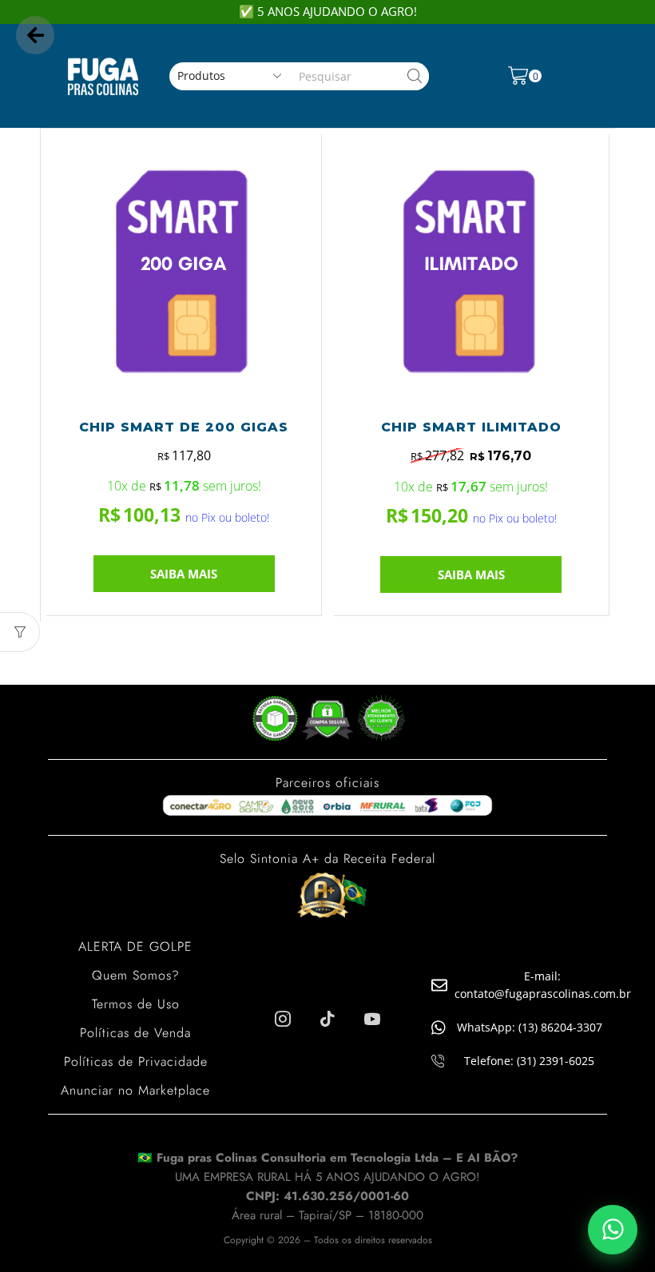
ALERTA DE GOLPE (135, 946)
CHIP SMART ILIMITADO (471, 427)
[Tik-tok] (327, 1019)
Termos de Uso (136, 1004)
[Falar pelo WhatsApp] (612, 1229)
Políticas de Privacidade (136, 1061)
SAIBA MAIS (183, 574)
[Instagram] (283, 1019)
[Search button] (415, 76)
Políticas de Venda (135, 1033)
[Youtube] (372, 1019)
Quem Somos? (136, 975)
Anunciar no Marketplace (135, 1090)
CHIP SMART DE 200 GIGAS (183, 427)
